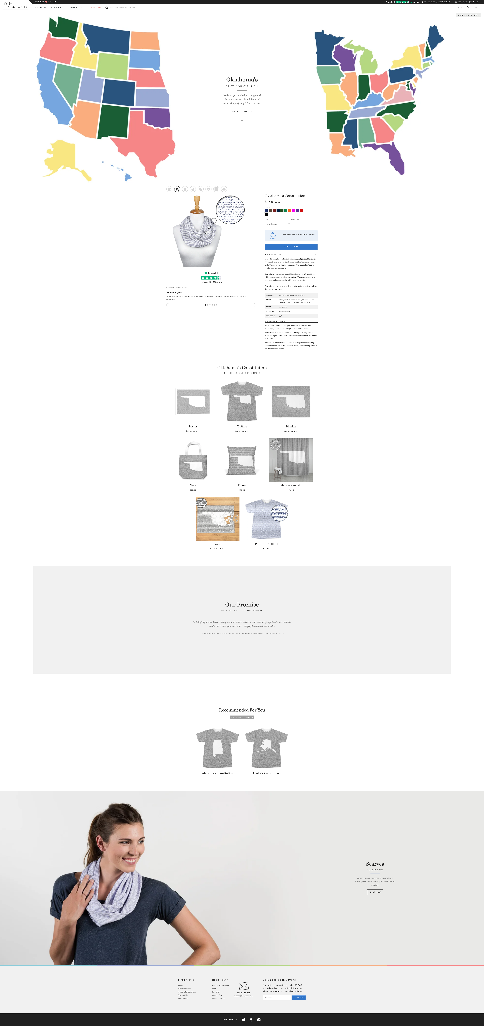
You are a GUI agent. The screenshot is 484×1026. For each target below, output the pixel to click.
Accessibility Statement (187, 992)
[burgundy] (274, 211)
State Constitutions (242, 717)
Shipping (275, 321)
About (180, 985)
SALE (84, 8)
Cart (473, 7)
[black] (266, 214)
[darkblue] (278, 211)
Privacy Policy (183, 998)
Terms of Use (183, 995)
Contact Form (217, 995)
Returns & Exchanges (220, 985)
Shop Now (375, 892)
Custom (73, 8)
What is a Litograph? (469, 15)
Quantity (295, 219)
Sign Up (299, 998)
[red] (301, 211)
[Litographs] (16, 5)
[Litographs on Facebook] (251, 1019)
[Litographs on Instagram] (258, 1019)
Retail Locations (184, 989)
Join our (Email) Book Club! (468, 2)
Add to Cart (291, 247)
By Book (39, 8)
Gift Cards (96, 8)
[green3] (286, 211)
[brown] (270, 211)
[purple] (297, 211)
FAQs (214, 989)
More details (303, 328)
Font (267, 219)
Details (273, 255)
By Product (57, 8)
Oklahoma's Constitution (285, 195)
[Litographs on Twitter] (243, 1019)
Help (460, 8)
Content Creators (218, 998)
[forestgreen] (282, 211)
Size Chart (216, 992)
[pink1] (294, 211)
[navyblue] (266, 211)
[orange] (290, 211)
